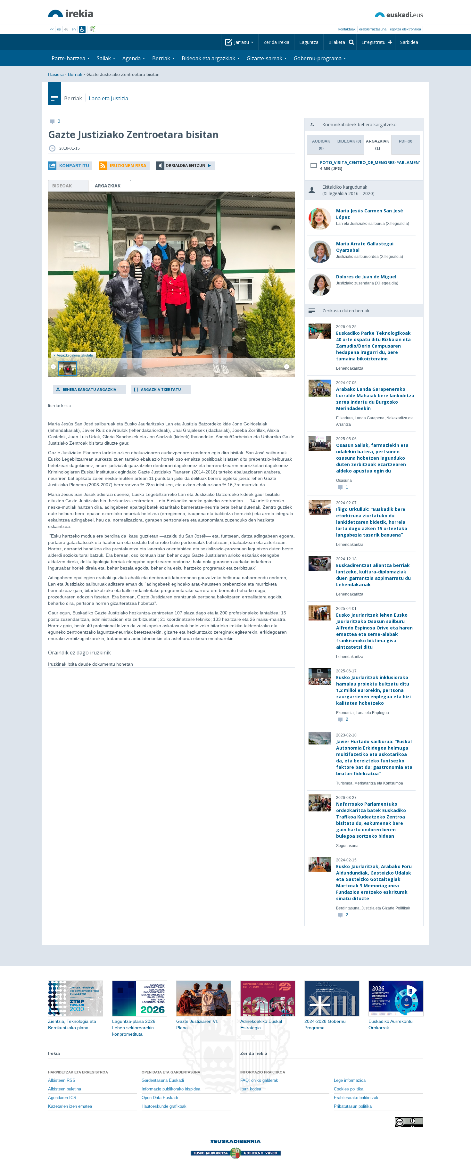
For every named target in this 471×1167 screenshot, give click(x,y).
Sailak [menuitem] (104, 58)
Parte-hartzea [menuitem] (69, 58)
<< (52, 29)
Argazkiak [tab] (377, 145)
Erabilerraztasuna (372, 29)
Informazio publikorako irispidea (171, 1089)
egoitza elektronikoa (405, 29)
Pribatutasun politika (353, 1106)
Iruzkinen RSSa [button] (128, 165)
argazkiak (107, 186)
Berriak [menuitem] (161, 58)
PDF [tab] (405, 141)
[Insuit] (82, 29)
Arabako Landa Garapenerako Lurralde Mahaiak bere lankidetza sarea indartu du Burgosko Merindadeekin (375, 398)
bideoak (62, 186)
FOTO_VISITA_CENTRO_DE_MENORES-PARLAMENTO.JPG (362, 162)
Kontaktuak (347, 29)
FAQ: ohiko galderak (259, 1080)
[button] (70, 165)
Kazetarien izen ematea (70, 1106)
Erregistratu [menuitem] (373, 42)
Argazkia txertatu (161, 389)
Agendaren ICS (62, 1098)
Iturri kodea (250, 1089)
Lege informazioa (350, 1080)
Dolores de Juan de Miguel (366, 277)
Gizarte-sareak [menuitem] (265, 58)
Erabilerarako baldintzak (356, 1098)
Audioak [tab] (321, 145)
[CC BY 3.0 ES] (409, 1122)
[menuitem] (340, 42)
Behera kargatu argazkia (89, 389)
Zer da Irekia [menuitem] (276, 42)
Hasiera (56, 74)
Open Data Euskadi (160, 1098)
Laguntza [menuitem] (308, 42)
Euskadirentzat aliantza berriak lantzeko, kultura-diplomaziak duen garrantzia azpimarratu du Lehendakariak (373, 575)
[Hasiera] (70, 13)
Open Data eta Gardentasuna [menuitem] (171, 1072)
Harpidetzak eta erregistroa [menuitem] (78, 1072)
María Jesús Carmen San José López (369, 214)
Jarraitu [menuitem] (242, 42)
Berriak (75, 74)
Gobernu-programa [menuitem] (318, 58)
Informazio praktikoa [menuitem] (262, 1072)
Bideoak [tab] (349, 141)
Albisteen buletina (64, 1089)
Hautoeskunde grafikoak (164, 1106)
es (59, 29)
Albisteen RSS (61, 1080)
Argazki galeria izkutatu (75, 355)
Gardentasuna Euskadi (163, 1080)
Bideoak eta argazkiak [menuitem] (209, 58)
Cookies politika (348, 1089)
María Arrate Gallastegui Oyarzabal (364, 247)
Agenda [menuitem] (132, 58)
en (74, 29)
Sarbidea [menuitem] (409, 42)
